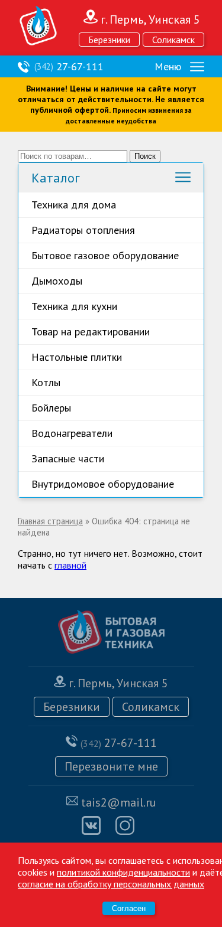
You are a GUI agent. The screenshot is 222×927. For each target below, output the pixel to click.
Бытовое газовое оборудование (105, 255)
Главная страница (50, 521)
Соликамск (173, 39)
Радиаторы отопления (83, 230)
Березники (109, 39)
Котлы (45, 382)
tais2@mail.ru (118, 802)
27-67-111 (69, 66)
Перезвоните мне (111, 766)
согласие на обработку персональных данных (111, 884)
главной (70, 565)
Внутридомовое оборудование (102, 484)
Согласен (129, 908)
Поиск (145, 156)
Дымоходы (56, 281)
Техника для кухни (74, 306)
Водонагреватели (71, 433)
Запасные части (67, 458)
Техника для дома (73, 204)
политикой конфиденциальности (123, 872)
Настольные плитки (76, 357)
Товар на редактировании (90, 331)
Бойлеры (51, 407)
